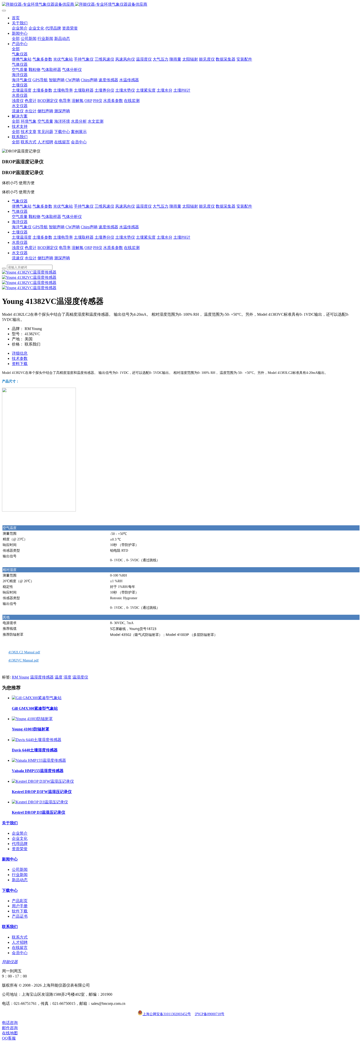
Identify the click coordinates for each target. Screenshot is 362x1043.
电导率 (65, 248)
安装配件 (244, 206)
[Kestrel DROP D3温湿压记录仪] (40, 802)
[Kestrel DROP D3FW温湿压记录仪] (43, 781)
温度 (59, 677)
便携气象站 (22, 206)
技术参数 (20, 358)
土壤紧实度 (146, 237)
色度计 (30, 248)
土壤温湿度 (22, 237)
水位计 (30, 258)
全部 (16, 38)
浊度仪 (18, 248)
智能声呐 (57, 227)
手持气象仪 (84, 206)
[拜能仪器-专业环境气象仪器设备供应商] (181, 4)
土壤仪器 (20, 232)
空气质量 (20, 217)
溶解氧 (77, 248)
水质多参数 (113, 248)
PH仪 (97, 248)
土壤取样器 (84, 237)
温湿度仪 (144, 206)
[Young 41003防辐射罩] (32, 719)
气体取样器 (51, 217)
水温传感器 (129, 227)
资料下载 (20, 364)
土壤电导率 (63, 237)
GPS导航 (40, 227)
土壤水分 (164, 237)
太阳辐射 (190, 206)
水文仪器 (20, 253)
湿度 (67, 677)
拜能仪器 (10, 962)
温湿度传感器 (42, 677)
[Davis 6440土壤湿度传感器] (36, 740)
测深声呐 (62, 258)
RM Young (20, 677)
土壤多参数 (42, 237)
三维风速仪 (104, 206)
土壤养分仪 (104, 237)
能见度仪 (207, 206)
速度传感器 (108, 227)
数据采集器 (225, 206)
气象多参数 (42, 206)
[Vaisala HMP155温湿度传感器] (39, 760)
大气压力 (160, 206)
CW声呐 (73, 227)
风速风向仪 (125, 206)
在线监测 (132, 248)
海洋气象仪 (22, 227)
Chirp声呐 (89, 227)
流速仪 (18, 258)
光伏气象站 (63, 206)
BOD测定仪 (47, 248)
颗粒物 (34, 217)
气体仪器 (20, 211)
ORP (88, 248)
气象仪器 (20, 201)
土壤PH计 (181, 237)
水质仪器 (20, 242)
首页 (16, 18)
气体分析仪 (72, 217)
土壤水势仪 (125, 237)
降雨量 (175, 206)
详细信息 (20, 353)
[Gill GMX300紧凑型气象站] (37, 698)
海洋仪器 (20, 222)
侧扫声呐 (45, 258)
